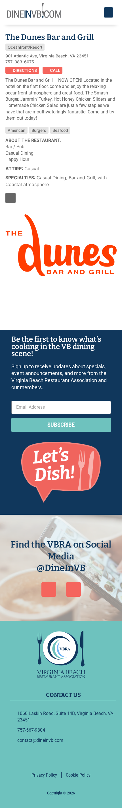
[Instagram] (73, 589)
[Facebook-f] (10, 198)
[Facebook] (48, 589)
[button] (108, 12)
